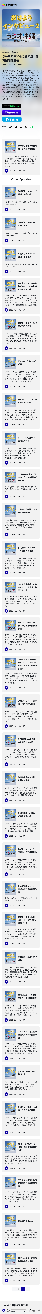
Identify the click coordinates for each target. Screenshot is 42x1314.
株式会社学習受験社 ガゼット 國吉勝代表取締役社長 (27, 920)
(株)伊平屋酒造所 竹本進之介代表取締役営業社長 (27, 477)
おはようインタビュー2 (12, 64)
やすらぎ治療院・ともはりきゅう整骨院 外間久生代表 (27, 587)
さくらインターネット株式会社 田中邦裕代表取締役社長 (27, 286)
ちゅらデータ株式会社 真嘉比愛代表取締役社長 (28, 1034)
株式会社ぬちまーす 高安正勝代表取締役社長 (27, 889)
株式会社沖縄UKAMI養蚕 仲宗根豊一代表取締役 (27, 625)
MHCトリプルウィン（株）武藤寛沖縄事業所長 (27, 1147)
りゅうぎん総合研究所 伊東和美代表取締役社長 (28, 1182)
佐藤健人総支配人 (25, 1221)
